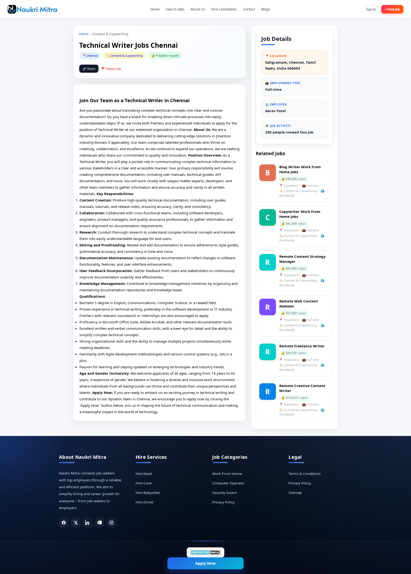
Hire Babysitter (148, 492)
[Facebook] (63, 522)
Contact (249, 9)
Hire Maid (144, 473)
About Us (198, 9)
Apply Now (205, 563)
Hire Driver (145, 502)
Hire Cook (144, 483)
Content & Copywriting (126, 55)
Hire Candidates (224, 9)
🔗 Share (89, 69)
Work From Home (227, 473)
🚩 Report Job (111, 69)
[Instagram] (111, 522)
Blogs (265, 9)
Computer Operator (228, 483)
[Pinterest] (99, 522)
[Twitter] (75, 522)
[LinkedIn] (87, 522)
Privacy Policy (223, 502)
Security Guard (224, 492)
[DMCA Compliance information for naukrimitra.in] (205, 552)
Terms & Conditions (305, 473)
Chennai (92, 55)
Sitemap (295, 492)
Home (155, 9)
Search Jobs (175, 9)
